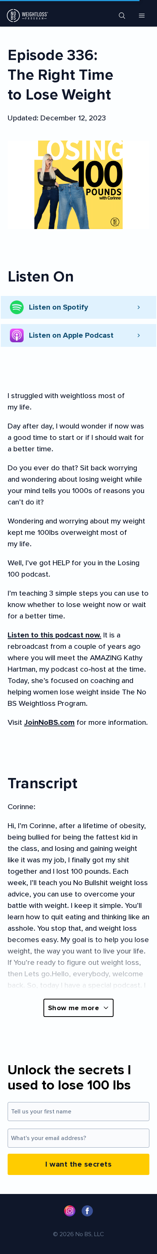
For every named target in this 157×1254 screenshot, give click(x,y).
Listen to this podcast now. (54, 635)
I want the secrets (78, 1164)
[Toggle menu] (141, 15)
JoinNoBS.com (49, 722)
